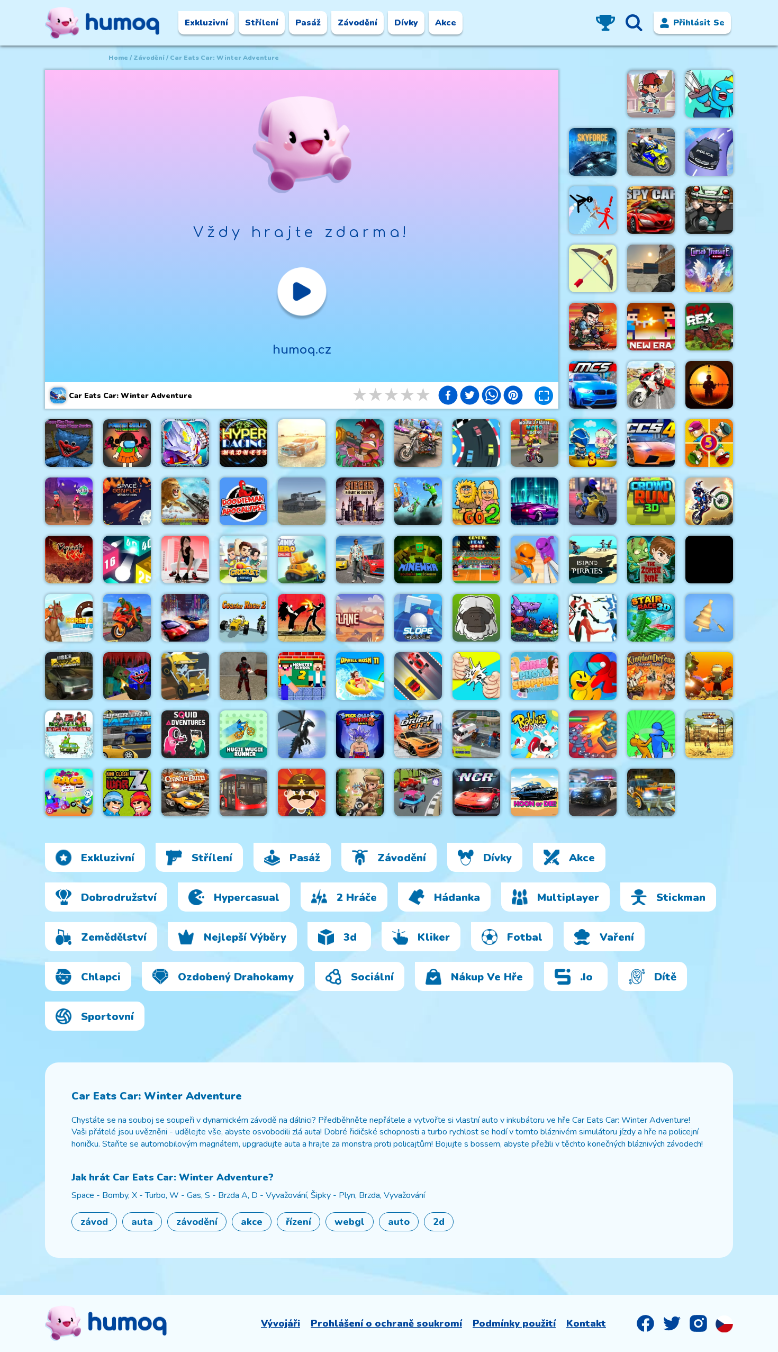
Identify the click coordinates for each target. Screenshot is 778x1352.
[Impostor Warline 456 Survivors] (127, 443)
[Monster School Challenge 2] (301, 676)
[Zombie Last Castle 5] (709, 443)
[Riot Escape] (593, 676)
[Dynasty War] (69, 559)
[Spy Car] (651, 210)
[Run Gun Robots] (709, 676)
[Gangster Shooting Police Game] (360, 559)
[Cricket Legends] (243, 559)
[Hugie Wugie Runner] (243, 734)
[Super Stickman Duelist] (593, 210)
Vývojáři (280, 1323)
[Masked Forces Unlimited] (651, 268)
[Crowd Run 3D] (651, 501)
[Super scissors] (534, 559)
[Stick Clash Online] (709, 94)
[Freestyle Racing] (418, 676)
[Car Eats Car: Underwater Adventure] (534, 618)
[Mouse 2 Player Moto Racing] (534, 443)
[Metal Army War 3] (593, 443)
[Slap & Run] (651, 734)
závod (94, 1221)
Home (118, 57)
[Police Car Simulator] (593, 792)
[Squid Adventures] (185, 734)
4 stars (408, 395)
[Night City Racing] (476, 792)
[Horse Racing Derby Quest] (69, 618)
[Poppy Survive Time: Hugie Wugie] (69, 443)
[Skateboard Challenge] (651, 94)
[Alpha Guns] (709, 734)
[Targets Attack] (593, 268)
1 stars (360, 395)
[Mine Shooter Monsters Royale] (127, 676)
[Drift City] (418, 734)
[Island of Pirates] (593, 559)
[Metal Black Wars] (593, 326)
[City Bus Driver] (243, 792)
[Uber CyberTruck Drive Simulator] (69, 676)
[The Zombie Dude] (651, 559)
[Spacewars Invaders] (593, 152)
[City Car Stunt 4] (651, 443)
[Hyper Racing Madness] (243, 443)
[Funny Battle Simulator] (593, 618)
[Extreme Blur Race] (418, 792)
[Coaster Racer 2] (243, 618)
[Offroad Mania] (185, 676)
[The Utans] (476, 618)
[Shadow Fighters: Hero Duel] (301, 618)
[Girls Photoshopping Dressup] (534, 676)
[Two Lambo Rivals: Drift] (185, 618)
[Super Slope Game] (418, 618)
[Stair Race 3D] (651, 618)
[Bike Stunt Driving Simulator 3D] (127, 618)
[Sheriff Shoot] (301, 792)
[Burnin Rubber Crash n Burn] (185, 792)
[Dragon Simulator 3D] (301, 734)
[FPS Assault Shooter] (709, 559)
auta (142, 1221)
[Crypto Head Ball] (476, 559)
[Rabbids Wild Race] (534, 734)
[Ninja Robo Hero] (185, 443)
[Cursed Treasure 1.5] (709, 268)
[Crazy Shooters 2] (243, 676)
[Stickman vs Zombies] (360, 792)
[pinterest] (513, 396)
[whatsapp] (491, 396)
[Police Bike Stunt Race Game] (651, 152)
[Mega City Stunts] (593, 385)
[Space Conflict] (127, 501)
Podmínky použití (514, 1323)
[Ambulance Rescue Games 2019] (476, 734)
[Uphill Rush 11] (360, 676)
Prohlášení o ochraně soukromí (386, 1323)
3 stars (392, 395)
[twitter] (470, 396)
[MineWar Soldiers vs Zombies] (418, 559)
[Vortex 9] (69, 501)
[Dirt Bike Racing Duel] (709, 501)
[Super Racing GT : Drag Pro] (127, 734)
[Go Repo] (709, 210)
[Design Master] (709, 618)
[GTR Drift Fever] (301, 443)
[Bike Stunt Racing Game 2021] (418, 443)
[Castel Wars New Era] (651, 326)
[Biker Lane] (360, 618)
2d (439, 1221)
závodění (149, 57)
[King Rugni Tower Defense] (593, 734)
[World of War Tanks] (301, 501)
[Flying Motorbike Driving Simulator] (651, 385)
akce (252, 1221)
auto (399, 1221)
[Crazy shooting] (127, 559)
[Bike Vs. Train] (418, 501)
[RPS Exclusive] (476, 676)
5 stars (424, 395)
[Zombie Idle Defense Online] (360, 443)
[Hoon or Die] (534, 792)
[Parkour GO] (185, 559)
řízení (298, 1221)
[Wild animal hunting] (185, 501)
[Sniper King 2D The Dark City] (709, 385)
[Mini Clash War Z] (127, 792)
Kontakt (586, 1323)
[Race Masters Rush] (69, 792)
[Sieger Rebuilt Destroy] (360, 501)
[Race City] (476, 443)
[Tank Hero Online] (301, 559)
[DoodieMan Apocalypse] (243, 501)
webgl (349, 1221)
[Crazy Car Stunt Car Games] (709, 152)
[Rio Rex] (709, 326)
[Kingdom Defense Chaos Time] (651, 676)
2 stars (376, 395)
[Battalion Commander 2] (69, 734)
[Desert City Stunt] (651, 792)
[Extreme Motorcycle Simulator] (593, 501)
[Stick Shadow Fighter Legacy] (360, 734)
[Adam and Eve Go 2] (476, 501)
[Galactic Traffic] (534, 501)
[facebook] (448, 396)
